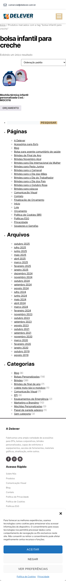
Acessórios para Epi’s (26, 144)
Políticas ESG (21, 218)
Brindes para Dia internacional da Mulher (37, 162)
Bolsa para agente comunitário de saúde (37, 151)
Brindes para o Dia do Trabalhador (34, 177)
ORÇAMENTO (10, 107)
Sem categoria (22, 413)
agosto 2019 (21, 355)
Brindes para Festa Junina (29, 166)
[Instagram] (14, 459)
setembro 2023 (23, 321)
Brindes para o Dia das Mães (30, 173)
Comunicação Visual (25, 192)
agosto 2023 (21, 325)
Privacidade (43, 576)
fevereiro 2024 (22, 310)
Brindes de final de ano (27, 384)
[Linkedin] (20, 459)
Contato (18, 196)
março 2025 (21, 262)
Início (3, 25)
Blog (16, 147)
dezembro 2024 (23, 273)
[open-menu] (59, 16)
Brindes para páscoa (26, 188)
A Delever (19, 140)
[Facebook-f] (8, 459)
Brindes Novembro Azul (27, 158)
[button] (60, 513)
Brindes (18, 380)
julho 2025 (20, 247)
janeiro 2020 (21, 347)
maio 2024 (20, 299)
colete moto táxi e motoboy (30, 387)
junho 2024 (20, 295)
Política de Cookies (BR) (28, 214)
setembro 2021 (22, 332)
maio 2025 (20, 254)
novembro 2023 (23, 314)
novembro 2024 (23, 277)
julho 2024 (20, 291)
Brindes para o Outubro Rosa (30, 184)
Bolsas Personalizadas (27, 376)
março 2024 (21, 306)
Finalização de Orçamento (29, 199)
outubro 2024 (22, 280)
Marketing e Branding (26, 402)
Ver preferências (33, 568)
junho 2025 (20, 251)
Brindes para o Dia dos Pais (30, 181)
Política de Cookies (26, 576)
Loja (16, 207)
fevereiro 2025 (22, 265)
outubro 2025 (22, 243)
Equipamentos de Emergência (31, 398)
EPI (16, 395)
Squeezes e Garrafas (26, 225)
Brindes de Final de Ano (27, 155)
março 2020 (21, 340)
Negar (33, 559)
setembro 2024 (23, 284)
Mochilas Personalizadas (28, 406)
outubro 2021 (21, 329)
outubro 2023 (22, 317)
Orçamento (20, 210)
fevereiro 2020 (22, 343)
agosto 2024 (21, 288)
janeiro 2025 (21, 269)
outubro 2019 (22, 351)
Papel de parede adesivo (28, 409)
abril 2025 (20, 258)
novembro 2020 (23, 336)
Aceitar (33, 549)
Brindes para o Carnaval (28, 170)
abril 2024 (20, 303)
